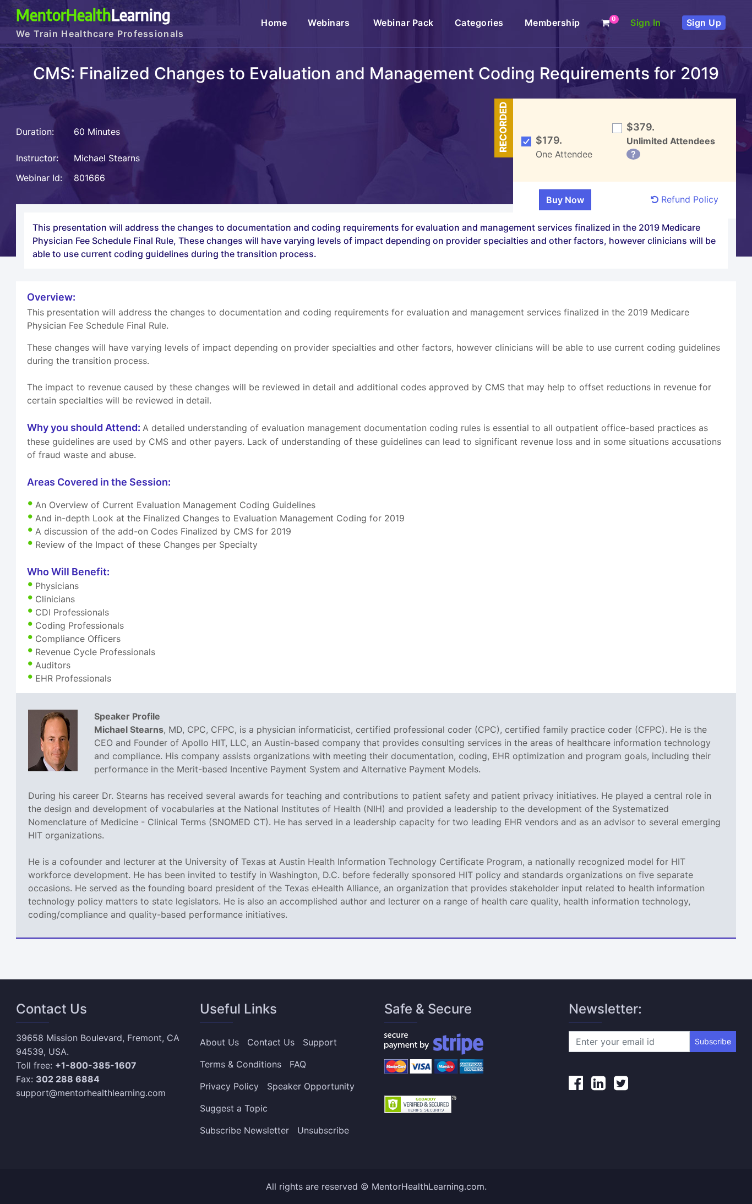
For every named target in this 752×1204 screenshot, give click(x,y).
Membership (552, 22)
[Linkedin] (598, 1083)
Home (274, 22)
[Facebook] (576, 1083)
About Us (219, 1042)
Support (320, 1042)
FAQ (298, 1064)
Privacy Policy (229, 1086)
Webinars (330, 22)
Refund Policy (688, 199)
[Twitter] (621, 1083)
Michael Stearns (107, 158)
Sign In (645, 22)
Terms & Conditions (240, 1064)
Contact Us (271, 1042)
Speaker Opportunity (311, 1086)
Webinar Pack (403, 22)
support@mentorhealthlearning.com (91, 1092)
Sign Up (704, 22)
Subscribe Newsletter (244, 1130)
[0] (605, 22)
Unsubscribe (323, 1130)
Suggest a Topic (234, 1108)
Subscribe (713, 1041)
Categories (479, 22)
